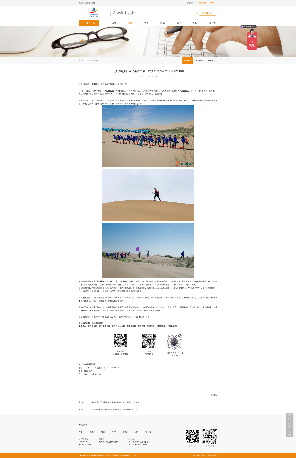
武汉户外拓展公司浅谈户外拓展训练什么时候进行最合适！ (115, 409)
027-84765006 (212, 3)
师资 (103, 432)
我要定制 (208, 13)
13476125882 (201, 3)
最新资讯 (95, 60)
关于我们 (149, 432)
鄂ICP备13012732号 (128, 455)
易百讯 (203, 455)
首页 (83, 60)
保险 (125, 432)
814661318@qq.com (108, 442)
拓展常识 (212, 60)
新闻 (88, 60)
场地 (114, 432)
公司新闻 (200, 60)
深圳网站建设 (212, 455)
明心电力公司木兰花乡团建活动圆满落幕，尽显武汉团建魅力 (116, 402)
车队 (136, 432)
